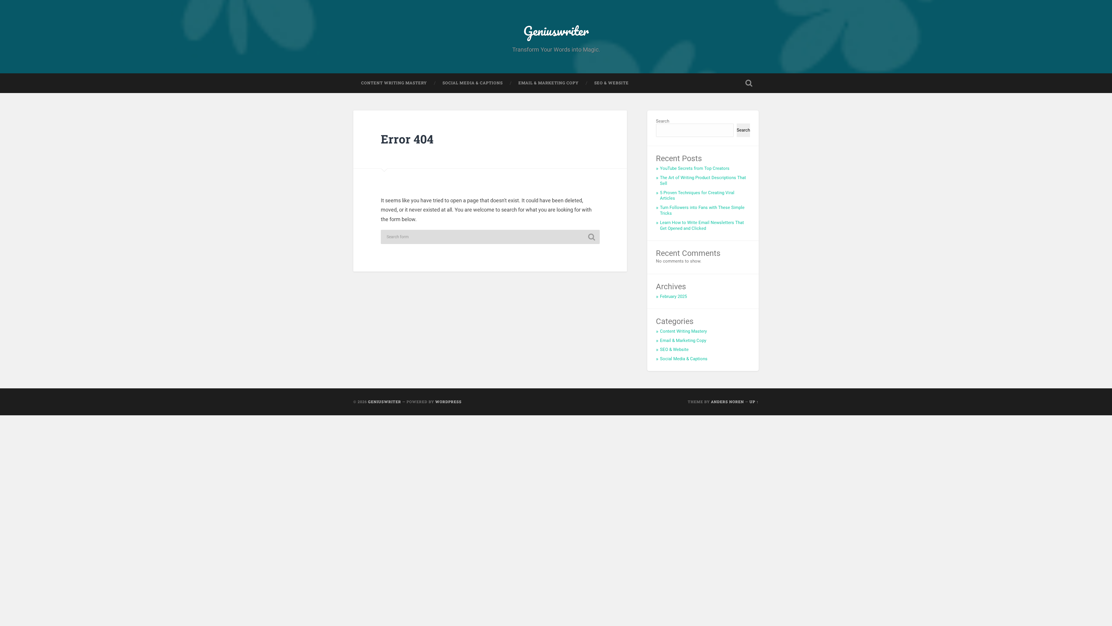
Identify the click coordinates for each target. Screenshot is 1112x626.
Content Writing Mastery (394, 82)
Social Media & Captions (472, 82)
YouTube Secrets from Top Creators (694, 168)
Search (662, 121)
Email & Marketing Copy (548, 82)
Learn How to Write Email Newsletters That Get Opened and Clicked (702, 225)
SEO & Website (611, 82)
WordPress (448, 401)
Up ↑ (754, 401)
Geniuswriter (556, 30)
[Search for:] (490, 237)
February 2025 (673, 296)
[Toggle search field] (749, 83)
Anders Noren (727, 401)
